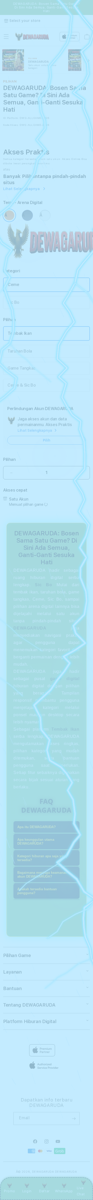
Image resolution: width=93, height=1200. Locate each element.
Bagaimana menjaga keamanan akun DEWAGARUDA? (42, 874)
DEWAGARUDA (43, 1171)
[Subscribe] (73, 1118)
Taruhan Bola (19, 351)
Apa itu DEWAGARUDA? (36, 827)
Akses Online (71, 158)
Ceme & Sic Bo (21, 385)
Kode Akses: (11, 124)
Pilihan (9, 459)
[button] (6, 36)
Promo (9, 1191)
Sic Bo (13, 302)
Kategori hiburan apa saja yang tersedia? (42, 858)
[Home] (32, 36)
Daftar (44, 1191)
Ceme (13, 284)
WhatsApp (64, 1191)
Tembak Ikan (20, 333)
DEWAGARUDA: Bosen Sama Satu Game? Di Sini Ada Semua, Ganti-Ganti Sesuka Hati (46, 7)
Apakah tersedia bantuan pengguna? (37, 891)
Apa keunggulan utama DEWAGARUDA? (35, 841)
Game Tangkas (21, 368)
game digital (65, 678)
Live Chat (81, 1191)
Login (27, 1191)
